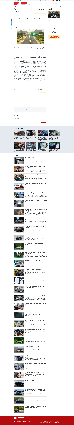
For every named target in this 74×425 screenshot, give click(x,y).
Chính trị (22, 6)
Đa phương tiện (52, 3)
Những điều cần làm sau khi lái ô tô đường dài (35, 372)
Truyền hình (58, 3)
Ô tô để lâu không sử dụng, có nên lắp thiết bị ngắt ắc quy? (19, 150)
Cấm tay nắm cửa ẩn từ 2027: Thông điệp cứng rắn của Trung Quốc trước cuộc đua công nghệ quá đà (43, 139)
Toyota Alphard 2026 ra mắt (31, 380)
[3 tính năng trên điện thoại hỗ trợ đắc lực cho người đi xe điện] (54, 145)
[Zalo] (54, 0)
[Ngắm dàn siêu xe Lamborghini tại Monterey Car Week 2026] (19, 229)
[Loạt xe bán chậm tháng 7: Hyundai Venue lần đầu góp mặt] (19, 255)
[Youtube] (53, 0)
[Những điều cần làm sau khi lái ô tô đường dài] (19, 375)
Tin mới (44, 3)
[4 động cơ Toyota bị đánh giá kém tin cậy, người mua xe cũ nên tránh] (19, 298)
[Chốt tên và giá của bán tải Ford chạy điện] (19, 315)
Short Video (18, 6)
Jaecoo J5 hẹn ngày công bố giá (32, 346)
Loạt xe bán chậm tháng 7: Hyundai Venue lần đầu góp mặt (35, 253)
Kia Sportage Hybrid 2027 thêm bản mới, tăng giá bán (54, 20)
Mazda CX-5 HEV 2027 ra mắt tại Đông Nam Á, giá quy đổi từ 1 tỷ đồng (54, 16)
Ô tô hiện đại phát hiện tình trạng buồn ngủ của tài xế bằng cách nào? (54, 138)
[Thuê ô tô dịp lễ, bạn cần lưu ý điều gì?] (31, 133)
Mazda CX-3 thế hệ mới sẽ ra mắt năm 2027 (34, 278)
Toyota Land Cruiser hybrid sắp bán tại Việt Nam (19, 138)
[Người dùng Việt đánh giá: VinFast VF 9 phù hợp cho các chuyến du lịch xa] (19, 409)
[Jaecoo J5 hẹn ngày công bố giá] (19, 349)
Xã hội (28, 6)
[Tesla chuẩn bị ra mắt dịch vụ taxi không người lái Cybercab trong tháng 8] (19, 195)
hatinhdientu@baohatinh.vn (56, 422)
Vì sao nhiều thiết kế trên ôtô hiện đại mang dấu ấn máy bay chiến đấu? (35, 304)
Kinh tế (26, 6)
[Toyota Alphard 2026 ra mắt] (19, 383)
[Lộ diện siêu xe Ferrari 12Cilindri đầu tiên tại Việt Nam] (19, 186)
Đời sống (50, 6)
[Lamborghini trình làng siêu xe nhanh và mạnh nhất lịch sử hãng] (19, 238)
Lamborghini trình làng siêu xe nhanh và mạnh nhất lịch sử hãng (35, 236)
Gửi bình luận (43, 122)
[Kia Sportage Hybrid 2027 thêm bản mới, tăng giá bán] (19, 220)
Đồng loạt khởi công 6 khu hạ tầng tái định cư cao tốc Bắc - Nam (26, 109)
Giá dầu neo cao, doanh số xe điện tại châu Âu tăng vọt (31, 150)
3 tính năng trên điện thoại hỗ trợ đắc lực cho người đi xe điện (54, 150)
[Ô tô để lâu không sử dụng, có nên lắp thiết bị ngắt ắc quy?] (19, 145)
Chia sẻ (11, 18)
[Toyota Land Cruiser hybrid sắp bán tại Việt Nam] (19, 133)
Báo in (47, 3)
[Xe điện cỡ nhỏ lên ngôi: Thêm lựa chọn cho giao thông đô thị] (19, 169)
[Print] (11, 25)
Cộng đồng (57, 6)
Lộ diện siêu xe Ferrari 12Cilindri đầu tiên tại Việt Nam (35, 184)
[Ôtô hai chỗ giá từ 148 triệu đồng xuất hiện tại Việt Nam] (19, 203)
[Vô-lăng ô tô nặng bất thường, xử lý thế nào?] (19, 332)
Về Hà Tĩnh (46, 6)
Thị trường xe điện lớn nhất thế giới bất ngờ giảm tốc (36, 364)
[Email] (11, 24)
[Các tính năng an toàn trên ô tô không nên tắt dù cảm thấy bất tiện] (19, 212)
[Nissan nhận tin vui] (19, 400)
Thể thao (40, 6)
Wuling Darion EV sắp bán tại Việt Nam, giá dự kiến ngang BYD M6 (54, 28)
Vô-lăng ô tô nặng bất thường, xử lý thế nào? (35, 329)
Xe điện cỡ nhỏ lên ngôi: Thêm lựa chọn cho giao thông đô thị (35, 167)
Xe (14, 8)
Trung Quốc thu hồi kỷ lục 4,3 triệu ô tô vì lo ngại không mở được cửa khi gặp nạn (35, 158)
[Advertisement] (30, 99)
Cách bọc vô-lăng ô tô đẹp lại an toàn (33, 269)
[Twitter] (11, 22)
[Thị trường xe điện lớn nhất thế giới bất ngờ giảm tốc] (19, 366)
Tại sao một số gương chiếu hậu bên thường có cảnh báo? (42, 150)
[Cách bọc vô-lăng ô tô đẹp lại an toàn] (19, 272)
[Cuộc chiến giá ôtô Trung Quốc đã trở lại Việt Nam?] (19, 246)
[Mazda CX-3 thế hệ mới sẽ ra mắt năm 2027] (19, 280)
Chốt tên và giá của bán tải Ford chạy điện (34, 312)
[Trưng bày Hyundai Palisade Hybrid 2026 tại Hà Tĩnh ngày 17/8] (19, 358)
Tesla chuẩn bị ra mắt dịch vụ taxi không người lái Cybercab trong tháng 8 (35, 193)
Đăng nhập (58, 0)
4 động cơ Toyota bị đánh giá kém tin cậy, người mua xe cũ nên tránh (55, 31)
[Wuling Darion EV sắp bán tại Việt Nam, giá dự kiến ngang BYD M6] (19, 289)
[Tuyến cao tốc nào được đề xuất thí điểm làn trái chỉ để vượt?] (19, 323)
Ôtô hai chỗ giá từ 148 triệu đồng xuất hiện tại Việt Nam (36, 201)
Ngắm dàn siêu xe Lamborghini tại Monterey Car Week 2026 (36, 227)
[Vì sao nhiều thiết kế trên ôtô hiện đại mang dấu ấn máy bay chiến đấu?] (19, 306)
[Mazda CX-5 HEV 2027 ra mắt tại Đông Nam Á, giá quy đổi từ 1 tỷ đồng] (19, 177)
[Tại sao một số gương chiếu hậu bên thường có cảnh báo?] (43, 145)
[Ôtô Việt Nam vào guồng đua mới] (19, 263)
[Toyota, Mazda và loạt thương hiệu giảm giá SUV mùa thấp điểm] (19, 340)
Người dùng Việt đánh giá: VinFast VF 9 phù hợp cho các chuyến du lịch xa (35, 407)
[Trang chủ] (15, 6)
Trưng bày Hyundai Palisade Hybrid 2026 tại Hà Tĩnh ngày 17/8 (35, 356)
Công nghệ (53, 6)
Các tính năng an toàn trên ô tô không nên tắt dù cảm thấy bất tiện (36, 210)
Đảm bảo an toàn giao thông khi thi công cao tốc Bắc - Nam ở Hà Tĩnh (28, 110)
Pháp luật (36, 6)
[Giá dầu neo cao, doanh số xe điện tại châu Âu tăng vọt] (31, 145)
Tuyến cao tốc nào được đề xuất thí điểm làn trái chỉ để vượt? (35, 321)
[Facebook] (51, 0)
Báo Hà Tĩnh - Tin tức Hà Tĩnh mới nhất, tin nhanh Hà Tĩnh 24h (22, 3)
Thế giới (43, 6)
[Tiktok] (52, 0)
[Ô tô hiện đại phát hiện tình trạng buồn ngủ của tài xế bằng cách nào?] (54, 133)
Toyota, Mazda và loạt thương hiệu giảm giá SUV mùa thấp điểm (55, 24)
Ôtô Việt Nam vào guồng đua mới (32, 260)
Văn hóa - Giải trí (32, 6)
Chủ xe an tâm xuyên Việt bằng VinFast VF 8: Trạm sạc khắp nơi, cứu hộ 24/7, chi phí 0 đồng (35, 390)
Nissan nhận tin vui (29, 398)
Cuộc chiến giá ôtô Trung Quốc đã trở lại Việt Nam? (35, 244)
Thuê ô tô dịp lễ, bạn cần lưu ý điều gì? (31, 138)
